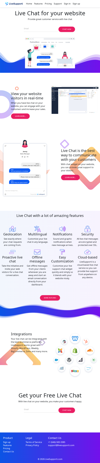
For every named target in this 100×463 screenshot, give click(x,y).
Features (38, 3)
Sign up (76, 3)
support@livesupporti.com (61, 445)
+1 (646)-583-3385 (56, 442)
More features (50, 298)
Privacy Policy (32, 445)
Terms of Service (34, 442)
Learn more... (20, 116)
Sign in (67, 3)
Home (29, 3)
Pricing (48, 3)
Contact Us (8, 451)
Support (58, 3)
